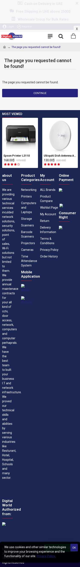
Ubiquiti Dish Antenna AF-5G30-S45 (60, 155)
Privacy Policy (46, 556)
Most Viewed (12, 114)
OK (74, 547)
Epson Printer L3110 (17, 155)
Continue (40, 93)
